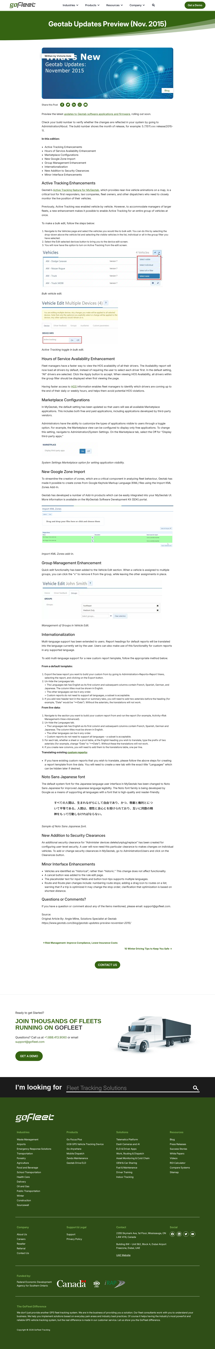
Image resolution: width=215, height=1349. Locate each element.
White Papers (177, 1153)
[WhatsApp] (80, 105)
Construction (24, 1200)
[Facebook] (62, 105)
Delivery (21, 1181)
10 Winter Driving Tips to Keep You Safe (146, 948)
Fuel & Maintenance (126, 1167)
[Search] (196, 1088)
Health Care (23, 1176)
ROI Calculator (177, 1162)
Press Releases (178, 1144)
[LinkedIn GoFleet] (179, 1234)
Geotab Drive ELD (76, 1162)
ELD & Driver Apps (126, 1148)
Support (71, 1234)
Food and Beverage (27, 1167)
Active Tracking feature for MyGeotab (76, 190)
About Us (22, 1234)
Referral (21, 1248)
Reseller (21, 1243)
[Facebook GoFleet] (172, 1234)
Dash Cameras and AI (128, 1144)
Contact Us (107, 965)
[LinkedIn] (74, 105)
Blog (167, 90)
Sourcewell (23, 1205)
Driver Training (124, 1172)
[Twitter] (68, 105)
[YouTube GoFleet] (192, 1234)
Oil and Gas (23, 1186)
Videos (173, 1158)
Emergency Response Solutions (34, 1148)
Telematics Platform (127, 1139)
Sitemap (174, 1172)
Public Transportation (28, 1191)
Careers (21, 1239)
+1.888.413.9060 (55, 1037)
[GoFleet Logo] (23, 5)
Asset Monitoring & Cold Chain (132, 1158)
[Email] (85, 105)
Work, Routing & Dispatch (130, 1153)
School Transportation (29, 1172)
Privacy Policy (74, 1239)
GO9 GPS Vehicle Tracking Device (85, 1144)
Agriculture (23, 1162)
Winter (20, 1195)
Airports (21, 1144)
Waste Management (27, 1139)
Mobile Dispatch (75, 1153)
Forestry (21, 1158)
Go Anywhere (74, 1148)
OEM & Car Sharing (126, 1162)
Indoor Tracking (125, 1176)
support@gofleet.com (29, 1042)
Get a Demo (195, 5)
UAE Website (123, 1255)
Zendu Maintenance (77, 1158)
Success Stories (178, 1148)
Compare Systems (180, 1167)
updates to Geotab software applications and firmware (97, 114)
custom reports (77, 752)
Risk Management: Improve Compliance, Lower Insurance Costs (81, 942)
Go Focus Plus (74, 1139)
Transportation (25, 1153)
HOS (74, 386)
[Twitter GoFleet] (186, 1234)
